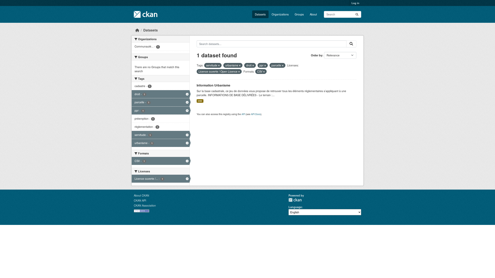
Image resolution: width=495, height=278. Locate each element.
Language (295, 207)
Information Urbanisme (213, 85)
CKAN (295, 200)
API (243, 114)
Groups (299, 14)
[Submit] (357, 14)
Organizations (280, 14)
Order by (316, 55)
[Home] (137, 30)
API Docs (256, 114)
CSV (200, 100)
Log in (355, 3)
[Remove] (219, 65)
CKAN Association (145, 205)
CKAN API (140, 200)
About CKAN (141, 195)
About (313, 14)
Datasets (260, 14)
